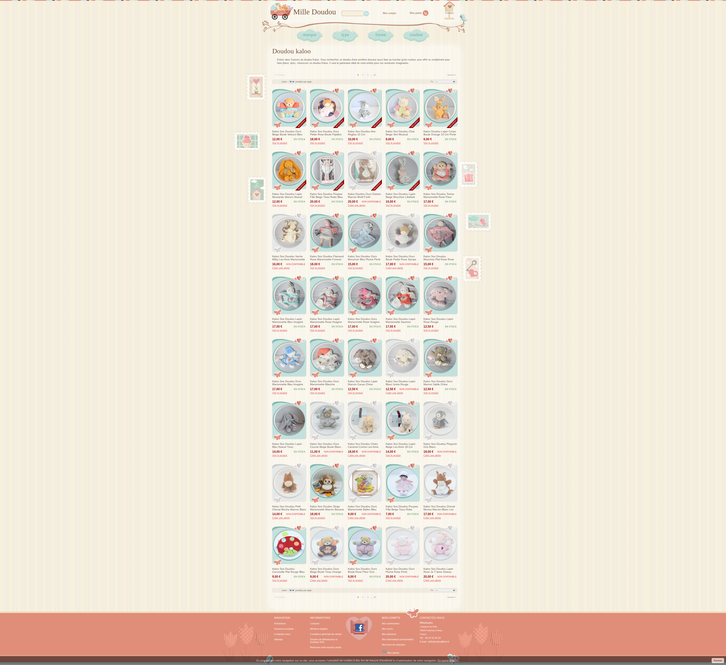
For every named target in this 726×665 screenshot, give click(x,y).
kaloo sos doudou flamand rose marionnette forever (327, 258)
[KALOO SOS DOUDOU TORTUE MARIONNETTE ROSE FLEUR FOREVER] (441, 170)
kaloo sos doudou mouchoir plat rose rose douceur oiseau (439, 258)
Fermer (718, 660)
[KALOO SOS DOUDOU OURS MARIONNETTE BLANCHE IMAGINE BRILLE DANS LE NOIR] (327, 358)
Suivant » (451, 75)
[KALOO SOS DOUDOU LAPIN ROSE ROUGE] (441, 295)
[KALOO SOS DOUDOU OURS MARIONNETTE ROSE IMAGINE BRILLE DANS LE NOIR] (365, 295)
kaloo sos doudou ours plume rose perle (400, 570)
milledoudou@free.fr (438, 641)
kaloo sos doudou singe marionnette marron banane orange (327, 508)
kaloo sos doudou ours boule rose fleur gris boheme (362, 570)
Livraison (315, 623)
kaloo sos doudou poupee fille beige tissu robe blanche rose (402, 508)
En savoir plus (446, 660)
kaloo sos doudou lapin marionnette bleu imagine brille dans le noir (287, 320)
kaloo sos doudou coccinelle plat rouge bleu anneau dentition (288, 570)
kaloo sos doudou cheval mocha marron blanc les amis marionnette (439, 508)
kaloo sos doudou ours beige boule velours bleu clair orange (287, 133)
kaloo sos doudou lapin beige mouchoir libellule (400, 195)
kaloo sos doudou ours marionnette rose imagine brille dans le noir (364, 320)
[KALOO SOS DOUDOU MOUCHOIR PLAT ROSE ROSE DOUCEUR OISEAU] (441, 233)
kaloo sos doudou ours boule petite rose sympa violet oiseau (401, 258)
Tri (431, 82)
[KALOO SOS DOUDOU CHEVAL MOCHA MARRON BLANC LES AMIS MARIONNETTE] (441, 483)
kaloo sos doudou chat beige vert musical (400, 133)
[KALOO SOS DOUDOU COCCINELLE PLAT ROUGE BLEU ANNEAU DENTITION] (289, 545)
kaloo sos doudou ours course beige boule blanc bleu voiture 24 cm (325, 445)
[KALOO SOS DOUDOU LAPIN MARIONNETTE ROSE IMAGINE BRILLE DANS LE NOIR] (327, 295)
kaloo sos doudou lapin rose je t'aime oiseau (438, 570)
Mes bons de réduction (393, 644)
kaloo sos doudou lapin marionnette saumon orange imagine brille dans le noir (402, 320)
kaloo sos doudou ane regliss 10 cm (361, 133)
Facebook (359, 628)
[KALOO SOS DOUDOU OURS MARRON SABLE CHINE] (441, 358)
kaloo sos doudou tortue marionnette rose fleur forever (439, 195)
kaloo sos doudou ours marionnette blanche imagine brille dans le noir (326, 383)
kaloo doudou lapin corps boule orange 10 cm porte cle (440, 133)
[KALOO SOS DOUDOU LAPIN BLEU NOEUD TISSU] (289, 420)
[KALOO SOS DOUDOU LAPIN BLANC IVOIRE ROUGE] (403, 358)
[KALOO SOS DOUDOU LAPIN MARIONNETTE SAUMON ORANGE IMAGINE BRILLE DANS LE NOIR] (403, 295)
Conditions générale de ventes (326, 634)
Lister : (285, 82)
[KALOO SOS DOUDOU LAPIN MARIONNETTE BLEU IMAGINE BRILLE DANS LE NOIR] (289, 295)
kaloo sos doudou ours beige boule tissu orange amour (325, 570)
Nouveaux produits (284, 629)
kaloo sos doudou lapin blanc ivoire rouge (400, 383)
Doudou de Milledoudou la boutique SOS (323, 640)
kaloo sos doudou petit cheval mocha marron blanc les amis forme (289, 508)
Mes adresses (389, 634)
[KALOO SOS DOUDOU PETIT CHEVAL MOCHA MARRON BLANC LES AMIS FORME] (289, 483)
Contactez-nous (282, 634)
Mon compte (389, 13)
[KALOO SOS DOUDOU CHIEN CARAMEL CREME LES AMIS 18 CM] (365, 420)
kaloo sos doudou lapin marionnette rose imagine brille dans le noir (326, 320)
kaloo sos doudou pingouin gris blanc (440, 445)
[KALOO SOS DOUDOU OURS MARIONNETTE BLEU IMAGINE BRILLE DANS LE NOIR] (289, 358)
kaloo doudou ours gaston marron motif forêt (364, 195)
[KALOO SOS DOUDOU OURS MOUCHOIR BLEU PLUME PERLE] (365, 233)
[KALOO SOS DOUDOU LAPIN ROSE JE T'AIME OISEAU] (441, 545)
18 (374, 75)
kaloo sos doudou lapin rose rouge (438, 320)
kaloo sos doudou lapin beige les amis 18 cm (400, 445)
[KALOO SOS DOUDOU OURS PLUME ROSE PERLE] (403, 545)
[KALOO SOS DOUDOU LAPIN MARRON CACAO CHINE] (365, 358)
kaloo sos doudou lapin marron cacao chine (363, 383)
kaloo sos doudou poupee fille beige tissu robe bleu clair (326, 195)
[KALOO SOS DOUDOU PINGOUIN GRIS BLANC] (441, 420)
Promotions (280, 623)
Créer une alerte (356, 205)
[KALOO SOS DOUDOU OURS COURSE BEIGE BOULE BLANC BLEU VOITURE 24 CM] (327, 420)
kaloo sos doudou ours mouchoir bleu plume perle (364, 258)
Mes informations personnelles (397, 639)
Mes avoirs (387, 629)
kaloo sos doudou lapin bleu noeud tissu (287, 445)
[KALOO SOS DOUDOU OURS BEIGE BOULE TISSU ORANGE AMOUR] (327, 545)
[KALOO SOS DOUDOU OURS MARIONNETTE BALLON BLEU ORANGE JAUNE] (365, 483)
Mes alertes (393, 653)
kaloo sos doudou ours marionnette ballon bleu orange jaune (362, 508)
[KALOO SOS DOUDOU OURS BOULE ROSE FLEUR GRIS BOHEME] (365, 545)
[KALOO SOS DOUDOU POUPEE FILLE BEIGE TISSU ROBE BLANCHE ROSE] (403, 483)
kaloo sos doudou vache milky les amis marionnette (288, 258)
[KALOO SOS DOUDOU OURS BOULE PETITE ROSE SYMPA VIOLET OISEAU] (403, 233)
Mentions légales (319, 629)
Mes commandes (390, 623)
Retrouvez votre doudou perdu (325, 647)
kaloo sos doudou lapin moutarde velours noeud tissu (287, 195)
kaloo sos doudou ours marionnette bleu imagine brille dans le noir (287, 383)
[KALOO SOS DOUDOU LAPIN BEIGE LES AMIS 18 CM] (403, 420)
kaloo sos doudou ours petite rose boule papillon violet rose (326, 133)
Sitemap (278, 639)
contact (449, 13)
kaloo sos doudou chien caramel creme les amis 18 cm (363, 445)
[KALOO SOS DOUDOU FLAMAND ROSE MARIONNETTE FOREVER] (327, 233)
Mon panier (416, 13)
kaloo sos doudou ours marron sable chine (438, 383)
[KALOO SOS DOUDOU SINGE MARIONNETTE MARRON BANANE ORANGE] (327, 483)
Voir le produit (279, 143)
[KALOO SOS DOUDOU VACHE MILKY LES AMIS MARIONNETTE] (289, 233)
